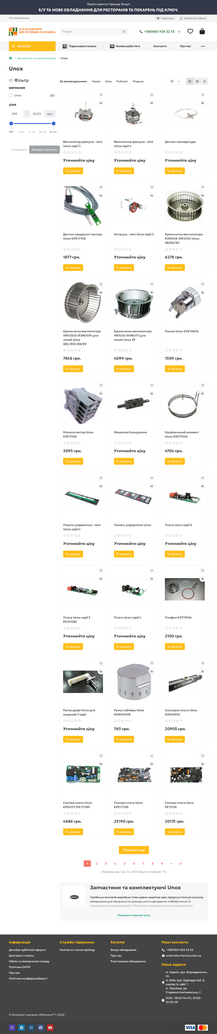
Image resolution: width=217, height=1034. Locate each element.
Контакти (160, 46)
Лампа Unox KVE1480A (182, 331)
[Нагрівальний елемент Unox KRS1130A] (185, 404)
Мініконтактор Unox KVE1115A (78, 434)
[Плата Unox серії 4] (134, 589)
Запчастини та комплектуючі (36, 58)
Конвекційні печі (128, 46)
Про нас (185, 46)
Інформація (19, 942)
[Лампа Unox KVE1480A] (185, 303)
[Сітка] (190, 81)
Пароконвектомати (82, 46)
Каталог (118, 942)
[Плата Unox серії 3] (185, 497)
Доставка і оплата (21, 955)
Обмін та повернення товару (29, 961)
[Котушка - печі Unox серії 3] (134, 206)
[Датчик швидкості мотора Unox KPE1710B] (83, 206)
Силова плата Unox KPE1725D (128, 805)
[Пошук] (124, 31)
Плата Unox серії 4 (127, 617)
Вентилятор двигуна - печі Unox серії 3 (82, 144)
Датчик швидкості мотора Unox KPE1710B (82, 236)
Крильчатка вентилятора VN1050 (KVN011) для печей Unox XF (133, 335)
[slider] (11, 123)
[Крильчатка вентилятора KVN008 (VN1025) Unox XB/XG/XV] (185, 206)
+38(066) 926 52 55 (159, 31)
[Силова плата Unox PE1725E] (185, 774)
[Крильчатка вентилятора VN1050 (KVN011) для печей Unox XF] (134, 303)
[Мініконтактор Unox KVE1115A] (83, 404)
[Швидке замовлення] (88, 170)
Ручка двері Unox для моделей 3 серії (79, 712)
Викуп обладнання (123, 950)
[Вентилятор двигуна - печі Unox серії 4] (134, 113)
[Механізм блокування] (134, 404)
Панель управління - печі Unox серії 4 (82, 527)
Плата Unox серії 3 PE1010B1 (76, 620)
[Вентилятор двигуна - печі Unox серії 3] (83, 113)
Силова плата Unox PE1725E (179, 805)
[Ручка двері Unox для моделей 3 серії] (83, 682)
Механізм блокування (130, 432)
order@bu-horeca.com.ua (183, 955)
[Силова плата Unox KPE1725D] (134, 774)
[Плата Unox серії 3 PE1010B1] (83, 589)
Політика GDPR (19, 967)
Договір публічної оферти (27, 950)
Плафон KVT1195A (178, 617)
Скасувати (19, 150)
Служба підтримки (77, 942)
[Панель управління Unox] (134, 497)
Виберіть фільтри (44, 150)
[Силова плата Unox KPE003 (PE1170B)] (83, 774)
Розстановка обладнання (128, 961)
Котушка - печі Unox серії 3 (134, 234)
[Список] (197, 81)
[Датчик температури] (185, 113)
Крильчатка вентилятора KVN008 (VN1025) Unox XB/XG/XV (184, 238)
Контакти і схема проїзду (77, 950)
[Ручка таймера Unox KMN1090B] (134, 682)
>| (180, 864)
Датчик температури (180, 142)
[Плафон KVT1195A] (185, 589)
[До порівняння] (101, 103)
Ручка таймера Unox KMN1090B (129, 712)
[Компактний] (204, 81)
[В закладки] (101, 94)
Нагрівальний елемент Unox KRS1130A (182, 434)
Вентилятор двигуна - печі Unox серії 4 (133, 144)
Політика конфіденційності (28, 978)
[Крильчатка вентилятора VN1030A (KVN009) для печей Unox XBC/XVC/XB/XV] (83, 303)
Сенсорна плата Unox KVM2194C (181, 712)
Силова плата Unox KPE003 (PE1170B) (77, 805)
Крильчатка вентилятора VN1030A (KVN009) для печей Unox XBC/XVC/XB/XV (82, 337)
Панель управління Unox (132, 525)
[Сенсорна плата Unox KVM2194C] (185, 682)
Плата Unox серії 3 (178, 525)
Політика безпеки (19, 18)
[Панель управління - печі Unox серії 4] (83, 497)
